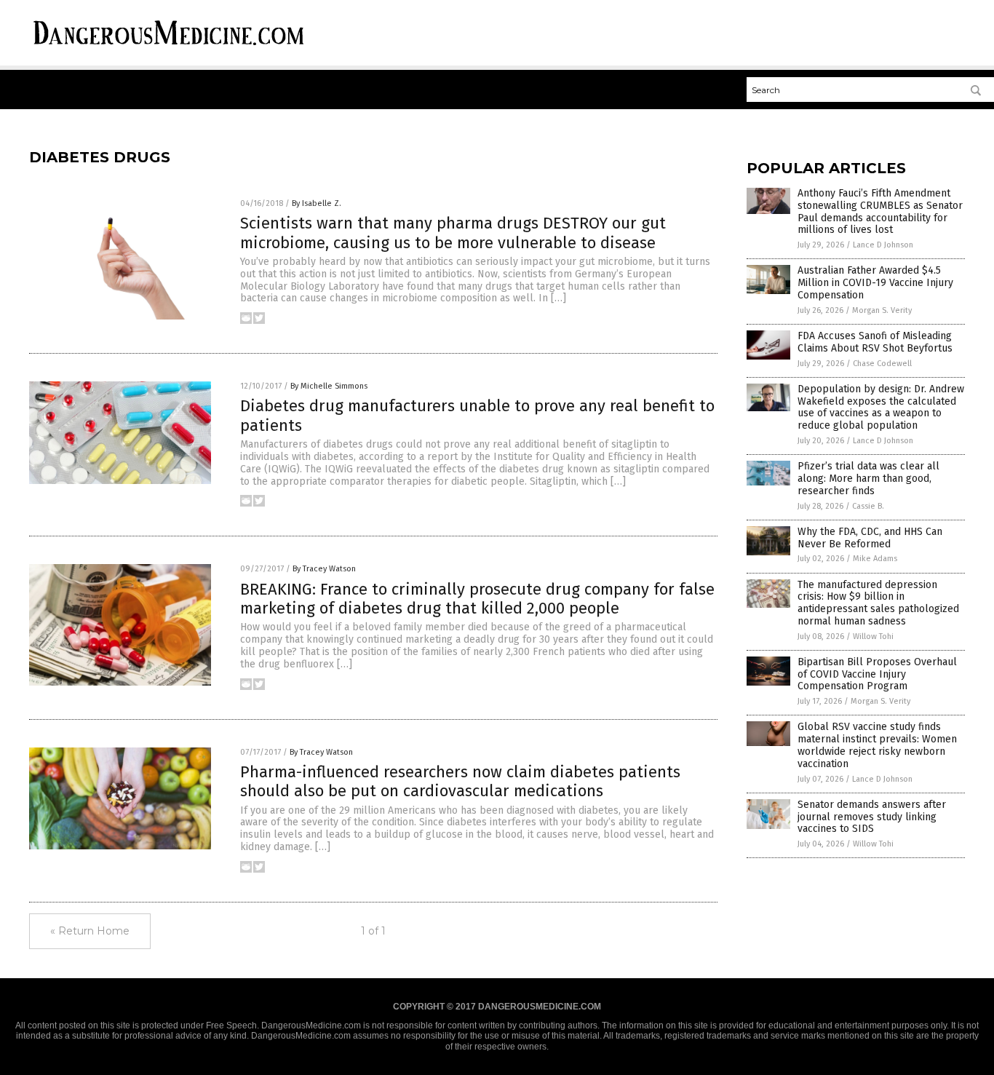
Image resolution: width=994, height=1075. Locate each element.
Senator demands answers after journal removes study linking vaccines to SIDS (872, 817)
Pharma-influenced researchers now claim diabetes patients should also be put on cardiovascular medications (460, 781)
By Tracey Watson (324, 569)
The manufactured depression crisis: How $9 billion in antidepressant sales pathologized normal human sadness (878, 603)
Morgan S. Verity (882, 310)
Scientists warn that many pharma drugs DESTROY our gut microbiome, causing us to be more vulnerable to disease (453, 232)
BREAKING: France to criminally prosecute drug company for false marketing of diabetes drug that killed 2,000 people (477, 598)
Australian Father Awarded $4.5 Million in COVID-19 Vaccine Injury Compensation (875, 282)
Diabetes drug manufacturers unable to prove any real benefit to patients (477, 415)
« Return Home (90, 930)
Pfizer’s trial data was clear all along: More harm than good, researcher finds (868, 478)
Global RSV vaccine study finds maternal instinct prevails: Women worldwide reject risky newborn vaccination (877, 745)
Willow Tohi (873, 636)
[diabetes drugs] (169, 47)
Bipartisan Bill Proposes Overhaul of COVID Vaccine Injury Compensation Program (877, 674)
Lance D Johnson (883, 245)
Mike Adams (875, 558)
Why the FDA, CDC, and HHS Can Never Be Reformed (870, 537)
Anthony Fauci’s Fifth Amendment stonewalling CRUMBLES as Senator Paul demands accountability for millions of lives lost (880, 211)
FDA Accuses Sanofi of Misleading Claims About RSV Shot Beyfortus (875, 342)
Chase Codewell (882, 363)
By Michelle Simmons (328, 386)
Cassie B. (868, 506)
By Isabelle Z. (316, 203)
